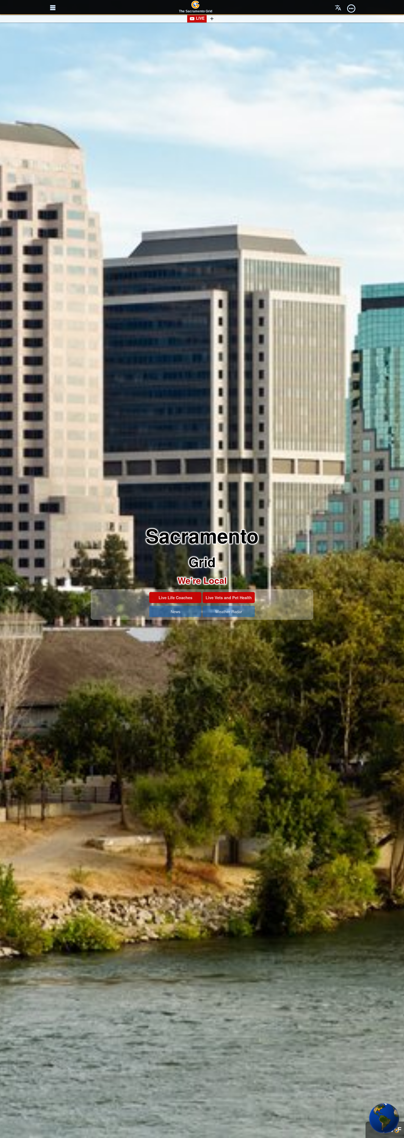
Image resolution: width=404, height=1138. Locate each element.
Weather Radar (228, 611)
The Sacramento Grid (195, 11)
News (175, 611)
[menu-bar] (351, 7)
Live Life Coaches (175, 597)
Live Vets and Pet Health (229, 597)
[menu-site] (52, 7)
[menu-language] (338, 7)
